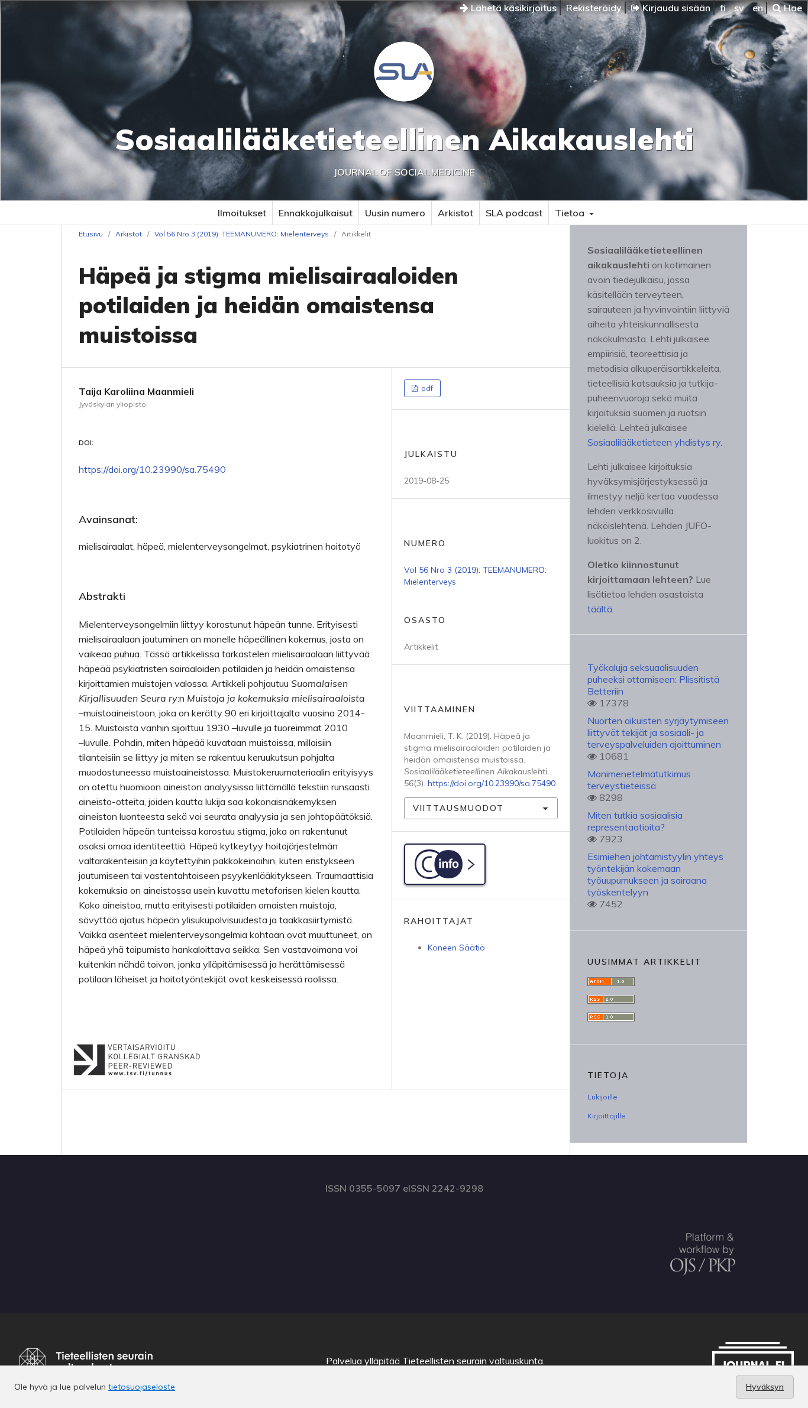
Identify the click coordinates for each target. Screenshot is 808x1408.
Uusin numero (395, 213)
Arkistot (455, 213)
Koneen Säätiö (456, 947)
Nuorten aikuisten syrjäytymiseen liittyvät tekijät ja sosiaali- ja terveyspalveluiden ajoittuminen (658, 732)
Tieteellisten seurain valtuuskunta (472, 1361)
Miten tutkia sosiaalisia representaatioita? (635, 821)
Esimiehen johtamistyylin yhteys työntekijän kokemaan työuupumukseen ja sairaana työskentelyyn (655, 874)
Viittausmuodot (458, 808)
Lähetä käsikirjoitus (512, 8)
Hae (791, 8)
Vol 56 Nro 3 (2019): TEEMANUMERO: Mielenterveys (241, 233)
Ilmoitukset (242, 213)
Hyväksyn (765, 1386)
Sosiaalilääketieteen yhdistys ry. (654, 442)
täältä (599, 609)
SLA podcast (514, 213)
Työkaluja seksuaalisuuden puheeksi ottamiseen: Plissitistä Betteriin (653, 679)
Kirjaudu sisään (675, 8)
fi (723, 8)
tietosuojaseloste (141, 1386)
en (757, 8)
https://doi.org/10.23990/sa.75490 (152, 469)
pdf (426, 388)
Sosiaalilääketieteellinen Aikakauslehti (404, 139)
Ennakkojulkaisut (316, 213)
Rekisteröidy (594, 8)
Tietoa (571, 213)
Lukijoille (602, 1096)
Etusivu (91, 233)
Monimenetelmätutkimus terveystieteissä (639, 779)
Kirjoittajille (606, 1115)
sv (739, 8)
